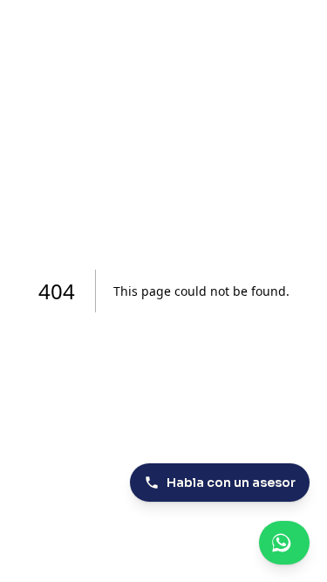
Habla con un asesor (231, 482)
